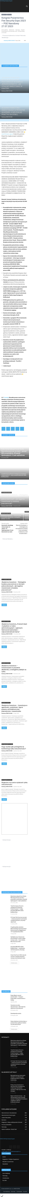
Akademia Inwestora (6, 513)
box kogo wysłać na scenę (7, 744)
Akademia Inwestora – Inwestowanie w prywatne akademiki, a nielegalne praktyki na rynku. (14, 669)
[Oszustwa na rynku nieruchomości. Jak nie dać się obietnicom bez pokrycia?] (5, 1007)
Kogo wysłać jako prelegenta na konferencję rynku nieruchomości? (14, 748)
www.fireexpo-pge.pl (7, 134)
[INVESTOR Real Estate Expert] (14, 6)
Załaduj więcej (14, 963)
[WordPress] (17, 429)
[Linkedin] (13, 429)
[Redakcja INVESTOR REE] (3, 40)
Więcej (4, 604)
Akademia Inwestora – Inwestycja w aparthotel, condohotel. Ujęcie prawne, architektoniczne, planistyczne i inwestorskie (14, 708)
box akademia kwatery (6, 492)
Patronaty (9, 14)
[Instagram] (8, 429)
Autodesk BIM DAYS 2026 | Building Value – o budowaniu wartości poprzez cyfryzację (18, 948)
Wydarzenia (4, 14)
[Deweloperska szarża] (5, 1015)
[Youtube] (22, 429)
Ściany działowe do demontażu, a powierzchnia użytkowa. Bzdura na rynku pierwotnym (19, 1023)
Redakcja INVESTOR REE (9, 40)
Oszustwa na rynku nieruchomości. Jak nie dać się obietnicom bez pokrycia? (18, 1007)
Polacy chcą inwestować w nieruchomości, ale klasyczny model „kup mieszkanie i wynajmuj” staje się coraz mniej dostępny (18, 1088)
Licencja (6, 397)
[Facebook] (3, 429)
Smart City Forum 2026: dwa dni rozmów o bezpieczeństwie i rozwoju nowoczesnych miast (18, 956)
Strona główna (5, 30)
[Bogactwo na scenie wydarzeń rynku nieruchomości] (14, 774)
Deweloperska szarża (16, 1013)
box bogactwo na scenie (7, 779)
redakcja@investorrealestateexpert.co (11, 1151)
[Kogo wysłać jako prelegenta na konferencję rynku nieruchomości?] (14, 738)
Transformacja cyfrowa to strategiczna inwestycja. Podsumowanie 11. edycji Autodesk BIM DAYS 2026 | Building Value (17, 909)
